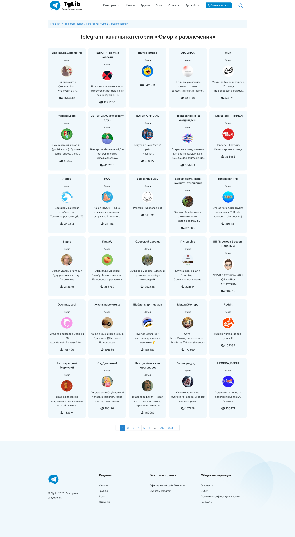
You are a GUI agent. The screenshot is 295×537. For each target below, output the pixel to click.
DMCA (204, 490)
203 (170, 427)
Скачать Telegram (160, 490)
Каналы (130, 5)
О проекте (207, 485)
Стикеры (173, 5)
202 (162, 427)
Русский (190, 5)
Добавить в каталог (219, 5)
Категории (109, 5)
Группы (145, 5)
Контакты (206, 502)
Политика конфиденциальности (220, 496)
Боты (159, 5)
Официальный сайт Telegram (167, 485)
